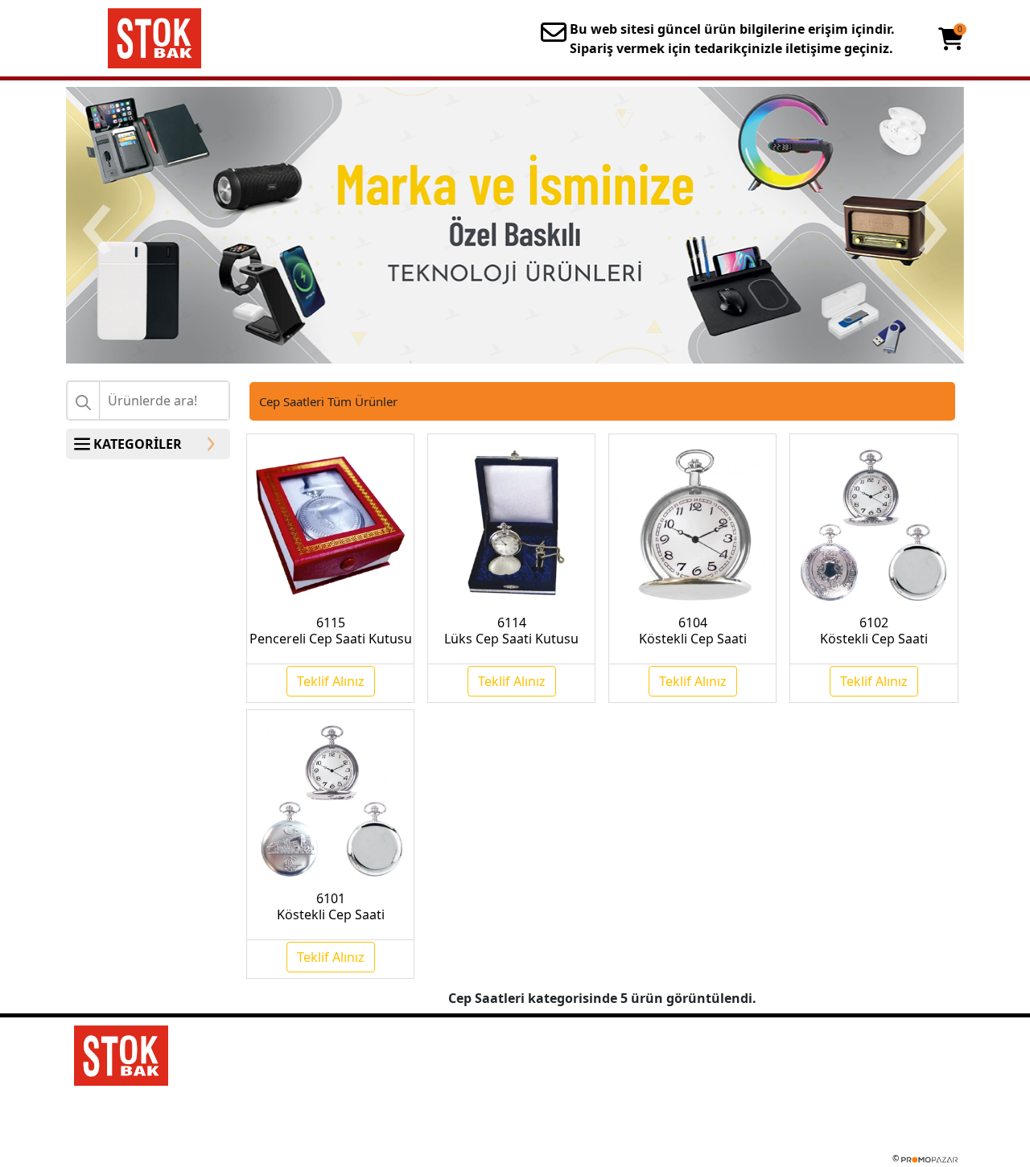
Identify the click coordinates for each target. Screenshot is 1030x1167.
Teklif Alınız (331, 681)
